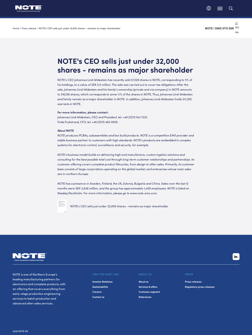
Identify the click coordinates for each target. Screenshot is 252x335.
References (145, 297)
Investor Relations (102, 281)
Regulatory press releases (200, 286)
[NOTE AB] (29, 9)
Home (16, 28)
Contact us (98, 297)
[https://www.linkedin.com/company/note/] (236, 256)
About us (143, 281)
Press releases (193, 281)
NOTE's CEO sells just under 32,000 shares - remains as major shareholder (119, 206)
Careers (97, 291)
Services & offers (148, 286)
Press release (29, 28)
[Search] (231, 8)
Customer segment (149, 291)
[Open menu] (220, 8)
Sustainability (100, 286)
